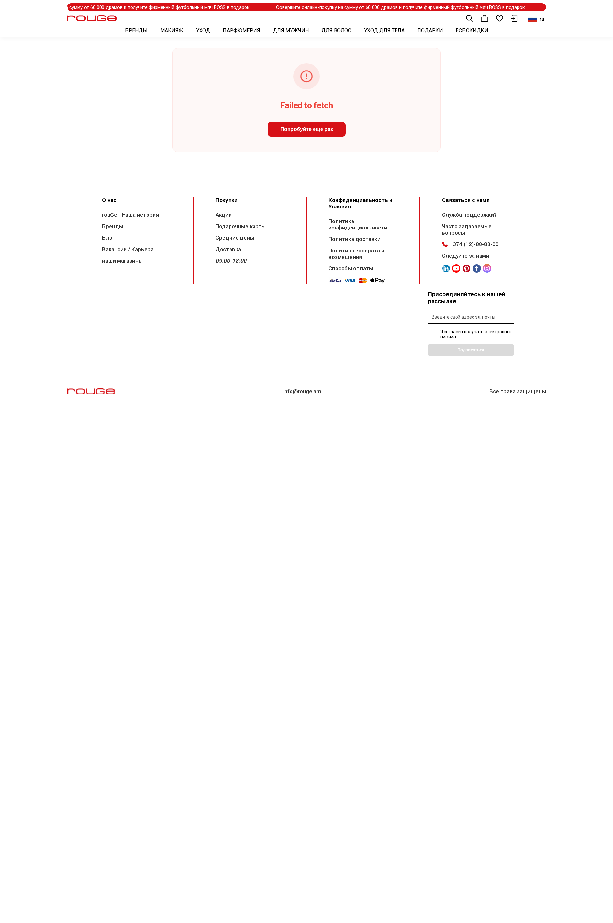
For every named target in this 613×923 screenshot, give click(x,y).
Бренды (112, 226)
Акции (224, 215)
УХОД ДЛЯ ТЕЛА (384, 30)
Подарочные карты (241, 226)
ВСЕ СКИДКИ (472, 30)
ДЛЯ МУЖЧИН (291, 30)
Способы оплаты (351, 268)
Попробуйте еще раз (306, 129)
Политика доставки (355, 239)
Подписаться (471, 350)
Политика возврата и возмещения (356, 253)
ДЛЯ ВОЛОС (336, 30)
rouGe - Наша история (130, 215)
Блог (108, 238)
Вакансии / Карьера (128, 249)
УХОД (203, 30)
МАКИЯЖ (171, 30)
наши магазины (122, 261)
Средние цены (235, 238)
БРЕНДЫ (136, 30)
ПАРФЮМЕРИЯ (241, 30)
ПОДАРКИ (430, 30)
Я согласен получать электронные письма (476, 334)
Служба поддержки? (469, 215)
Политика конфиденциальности (358, 224)
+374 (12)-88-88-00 (474, 244)
